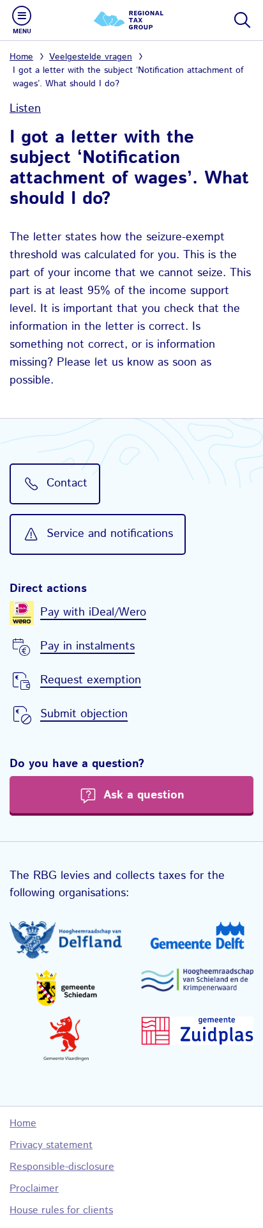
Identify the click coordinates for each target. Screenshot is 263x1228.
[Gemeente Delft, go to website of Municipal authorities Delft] (197, 935)
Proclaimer (34, 1188)
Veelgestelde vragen (90, 57)
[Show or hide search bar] (241, 20)
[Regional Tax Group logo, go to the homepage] (131, 20)
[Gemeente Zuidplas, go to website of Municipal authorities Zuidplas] (197, 1030)
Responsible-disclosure (62, 1167)
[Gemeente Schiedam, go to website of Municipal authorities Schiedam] (66, 987)
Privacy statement (51, 1145)
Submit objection (84, 714)
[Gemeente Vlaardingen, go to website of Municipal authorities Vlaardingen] (66, 1038)
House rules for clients (61, 1210)
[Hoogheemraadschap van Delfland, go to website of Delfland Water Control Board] (66, 940)
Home (21, 57)
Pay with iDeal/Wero (93, 612)
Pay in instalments (87, 646)
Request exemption (90, 680)
